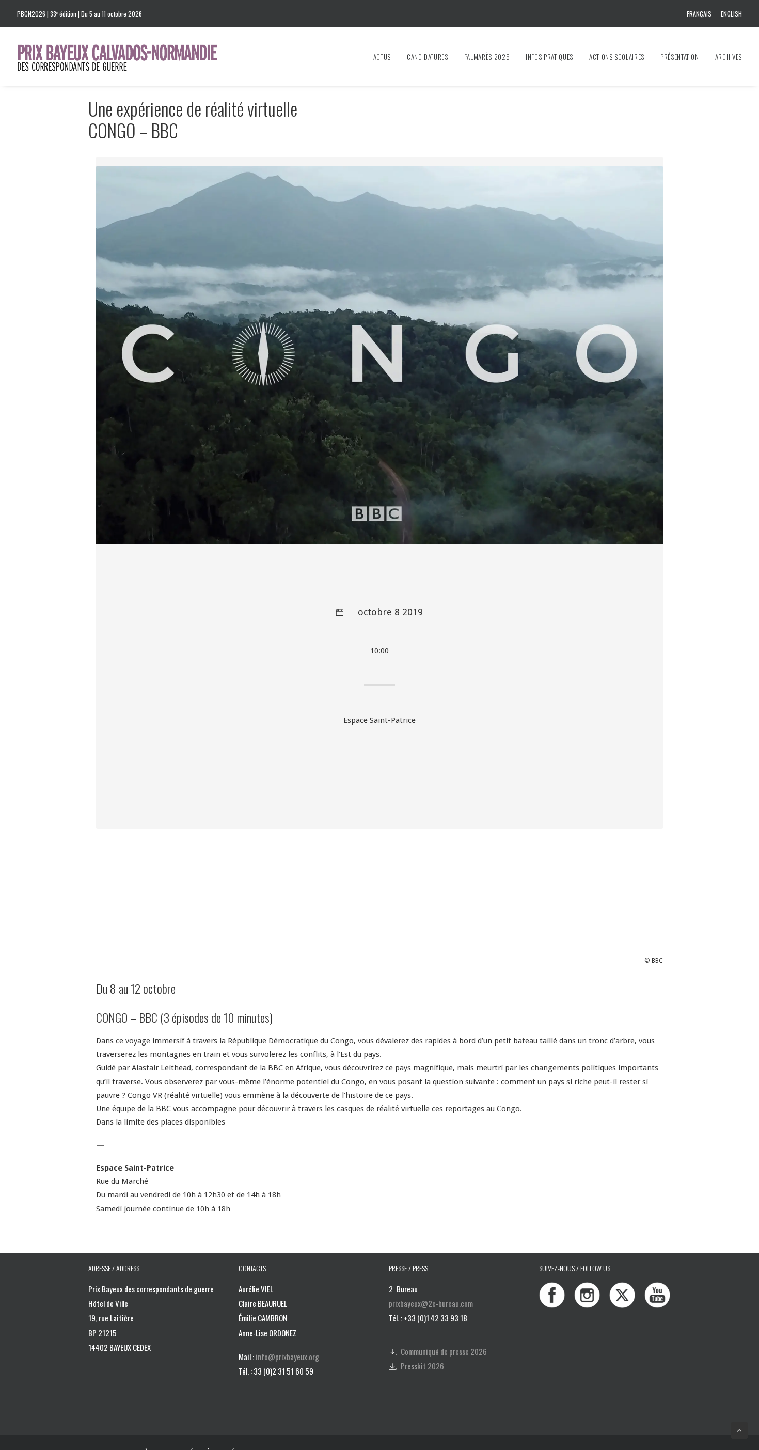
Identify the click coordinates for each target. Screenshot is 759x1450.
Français (699, 13)
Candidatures (427, 57)
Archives (728, 57)
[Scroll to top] (739, 1430)
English (731, 13)
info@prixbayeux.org (287, 1356)
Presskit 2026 (422, 1365)
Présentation (679, 57)
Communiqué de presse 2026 (444, 1351)
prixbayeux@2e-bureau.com (431, 1303)
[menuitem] (701, 13)
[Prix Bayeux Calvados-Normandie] (127, 56)
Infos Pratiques (549, 57)
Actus (382, 57)
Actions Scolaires (616, 57)
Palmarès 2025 (487, 57)
